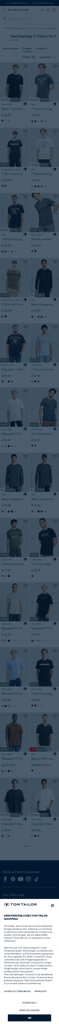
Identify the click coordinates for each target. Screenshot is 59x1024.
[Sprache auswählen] (52, 905)
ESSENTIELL (29, 1002)
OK (29, 1017)
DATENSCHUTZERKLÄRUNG (17, 991)
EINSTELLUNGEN (29, 1010)
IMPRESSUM (40, 991)
